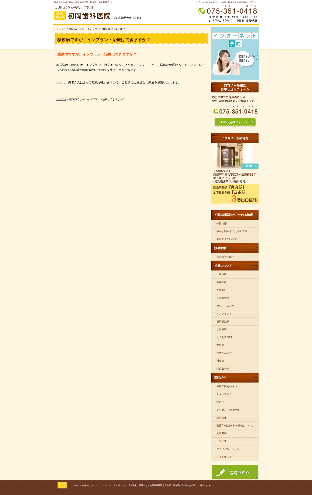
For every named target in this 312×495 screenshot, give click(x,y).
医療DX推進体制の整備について (234, 425)
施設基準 (221, 433)
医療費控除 (222, 368)
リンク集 (221, 441)
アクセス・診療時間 (227, 409)
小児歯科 (221, 329)
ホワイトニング (225, 305)
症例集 (220, 345)
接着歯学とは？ (225, 256)
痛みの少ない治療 (226, 239)
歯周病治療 (222, 321)
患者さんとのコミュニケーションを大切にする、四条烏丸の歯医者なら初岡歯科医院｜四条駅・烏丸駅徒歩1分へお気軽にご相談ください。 (148, 485)
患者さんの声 (224, 352)
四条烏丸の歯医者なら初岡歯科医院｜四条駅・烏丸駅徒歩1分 (83, 2)
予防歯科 (221, 289)
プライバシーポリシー (229, 449)
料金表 (220, 360)
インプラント (224, 313)
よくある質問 (224, 337)
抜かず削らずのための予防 (231, 231)
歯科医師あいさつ (226, 386)
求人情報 (221, 417)
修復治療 (221, 223)
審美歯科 (221, 282)
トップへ (61, 28)
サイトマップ (224, 457)
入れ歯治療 (222, 298)
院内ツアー (222, 402)
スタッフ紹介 (224, 394)
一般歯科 (221, 274)
